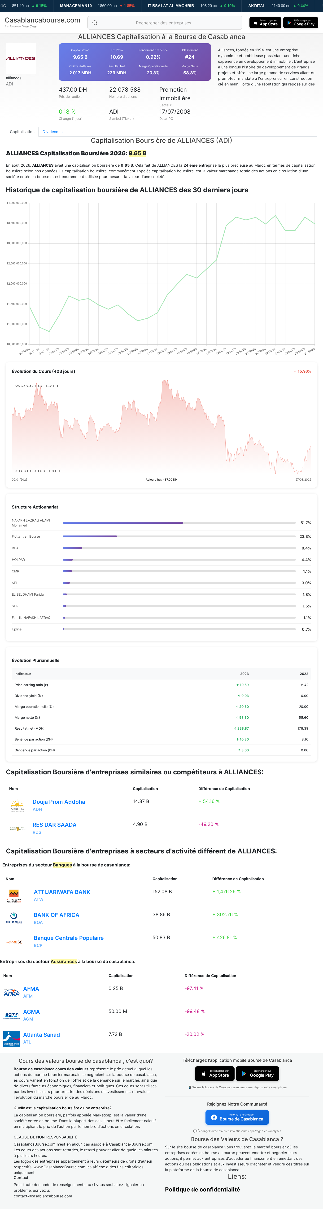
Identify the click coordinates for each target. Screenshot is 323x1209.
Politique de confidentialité (202, 1189)
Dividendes (52, 131)
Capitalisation (22, 131)
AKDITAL (257, 6)
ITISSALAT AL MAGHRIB (171, 6)
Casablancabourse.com (42, 20)
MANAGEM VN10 (76, 6)
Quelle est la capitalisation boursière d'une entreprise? (62, 1108)
